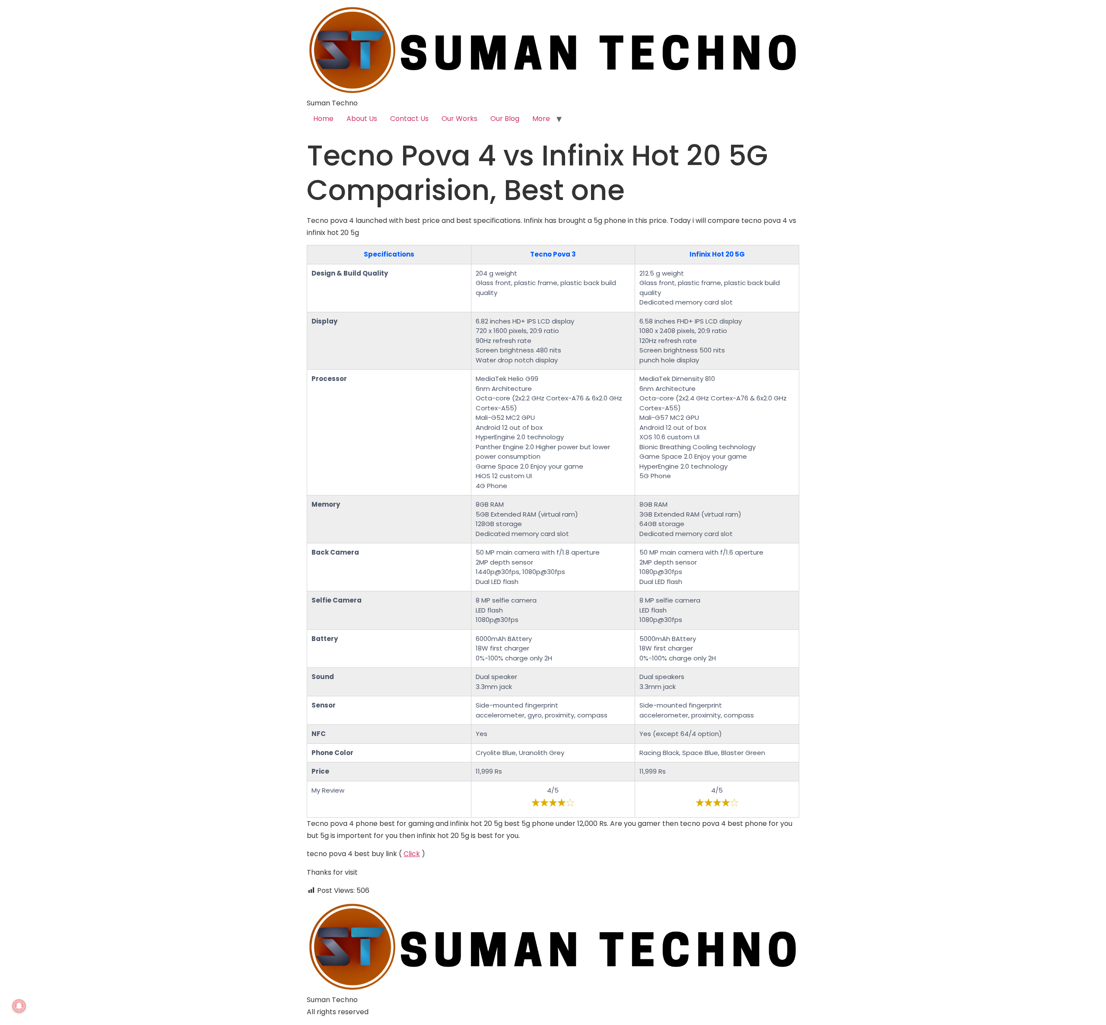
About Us (361, 119)
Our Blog (504, 119)
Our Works (459, 119)
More (541, 119)
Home (323, 119)
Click (412, 854)
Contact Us (409, 119)
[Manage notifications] (19, 1006)
